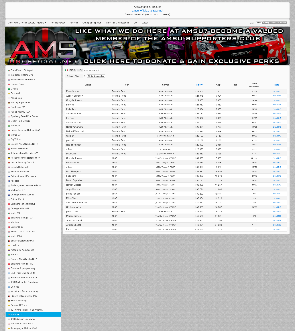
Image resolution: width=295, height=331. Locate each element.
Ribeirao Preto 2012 (20, 171)
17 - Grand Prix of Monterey (24, 291)
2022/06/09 (277, 149)
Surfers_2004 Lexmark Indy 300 (26, 185)
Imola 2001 (16, 212)
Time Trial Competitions (117, 22)
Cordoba (14, 286)
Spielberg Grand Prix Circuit (24, 116)
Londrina (14, 245)
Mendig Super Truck (20, 102)
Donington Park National (22, 194)
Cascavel (15, 93)
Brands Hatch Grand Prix (22, 79)
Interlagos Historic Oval (21, 74)
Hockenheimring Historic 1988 (25, 130)
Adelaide (14, 180)
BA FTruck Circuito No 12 (22, 272)
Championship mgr (92, 22)
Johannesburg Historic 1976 (24, 153)
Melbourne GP (17, 189)
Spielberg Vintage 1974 (21, 217)
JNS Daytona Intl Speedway (24, 282)
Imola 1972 (16, 314)
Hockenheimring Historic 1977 (25, 157)
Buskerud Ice (17, 226)
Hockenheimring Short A (22, 162)
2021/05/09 (277, 198)
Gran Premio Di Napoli (21, 70)
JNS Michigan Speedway (22, 318)
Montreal (14, 222)
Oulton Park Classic (20, 120)
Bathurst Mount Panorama (23, 176)
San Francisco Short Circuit (23, 277)
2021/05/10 (277, 158)
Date (276, 84)
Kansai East (16, 97)
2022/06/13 (277, 135)
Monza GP (15, 134)
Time (198, 84)
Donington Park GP (20, 208)
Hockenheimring (18, 300)
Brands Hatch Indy (19, 166)
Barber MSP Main (19, 148)
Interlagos (15, 125)
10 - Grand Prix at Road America (26, 309)
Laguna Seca (17, 84)
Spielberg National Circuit (22, 203)
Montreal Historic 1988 (21, 323)
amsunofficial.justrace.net (147, 10)
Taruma (14, 254)
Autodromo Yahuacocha (22, 249)
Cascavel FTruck (18, 305)
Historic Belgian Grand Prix (23, 295)
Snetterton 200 (17, 107)
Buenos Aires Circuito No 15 (24, 143)
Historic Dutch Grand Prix (22, 231)
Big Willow (15, 139)
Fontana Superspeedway (22, 268)
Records (74, 22)
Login (252, 22)
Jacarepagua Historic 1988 (23, 328)
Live (136, 22)
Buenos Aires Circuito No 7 (23, 259)
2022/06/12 (277, 153)
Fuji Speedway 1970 (20, 111)
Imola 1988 (16, 236)
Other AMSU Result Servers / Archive (26, 22)
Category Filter (73, 76)
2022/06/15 (277, 91)
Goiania (14, 88)
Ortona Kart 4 (17, 199)
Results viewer (58, 22)
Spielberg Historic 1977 (21, 263)
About (145, 22)
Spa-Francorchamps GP (22, 240)
